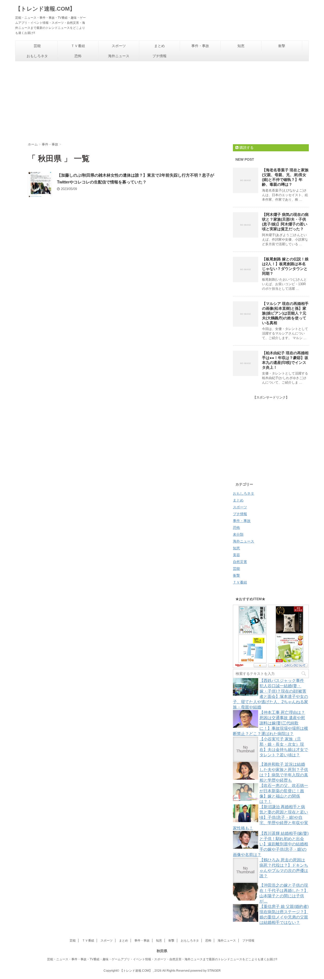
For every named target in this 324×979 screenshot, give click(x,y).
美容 (236, 555)
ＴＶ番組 (78, 46)
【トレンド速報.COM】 (45, 9)
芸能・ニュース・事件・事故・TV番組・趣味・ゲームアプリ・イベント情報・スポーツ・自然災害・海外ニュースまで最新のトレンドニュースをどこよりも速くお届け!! (162, 959)
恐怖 (78, 56)
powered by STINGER (205, 970)
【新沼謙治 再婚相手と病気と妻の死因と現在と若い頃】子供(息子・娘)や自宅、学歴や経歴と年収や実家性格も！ (270, 817)
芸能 (37, 46)
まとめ (159, 46)
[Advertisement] (162, 99)
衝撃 (281, 46)
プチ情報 (159, 56)
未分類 (238, 534)
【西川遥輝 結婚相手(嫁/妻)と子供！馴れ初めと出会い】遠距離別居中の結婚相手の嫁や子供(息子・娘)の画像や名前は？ (271, 844)
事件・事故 (200, 46)
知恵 (241, 46)
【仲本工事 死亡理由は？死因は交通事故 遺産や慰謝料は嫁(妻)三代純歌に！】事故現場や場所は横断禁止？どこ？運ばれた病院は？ (270, 723)
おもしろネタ (37, 56)
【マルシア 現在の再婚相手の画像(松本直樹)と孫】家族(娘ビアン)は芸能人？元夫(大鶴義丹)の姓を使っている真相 (285, 313)
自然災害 (240, 562)
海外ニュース (118, 56)
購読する (246, 147)
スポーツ (119, 46)
